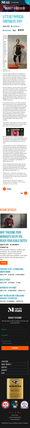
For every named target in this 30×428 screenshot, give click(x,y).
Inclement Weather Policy (15, 417)
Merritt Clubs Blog (15, 8)
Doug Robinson (11, 301)
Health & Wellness (20, 274)
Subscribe (15, 348)
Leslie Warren (16, 26)
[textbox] (13, 343)
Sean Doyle (12, 274)
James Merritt (15, 245)
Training (18, 282)
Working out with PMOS (8, 288)
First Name (4, 329)
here (18, 170)
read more (3, 263)
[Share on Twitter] (20, 30)
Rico (4, 67)
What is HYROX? (5, 280)
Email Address (5, 335)
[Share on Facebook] (18, 30)
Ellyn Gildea (12, 282)
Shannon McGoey (13, 290)
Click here (20, 182)
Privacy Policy (15, 415)
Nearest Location (16, 2)
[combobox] (15, 343)
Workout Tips (4, 247)
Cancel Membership (15, 419)
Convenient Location (6, 341)
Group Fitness (7, 30)
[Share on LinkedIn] (23, 30)
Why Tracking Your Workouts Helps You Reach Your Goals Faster (13, 237)
